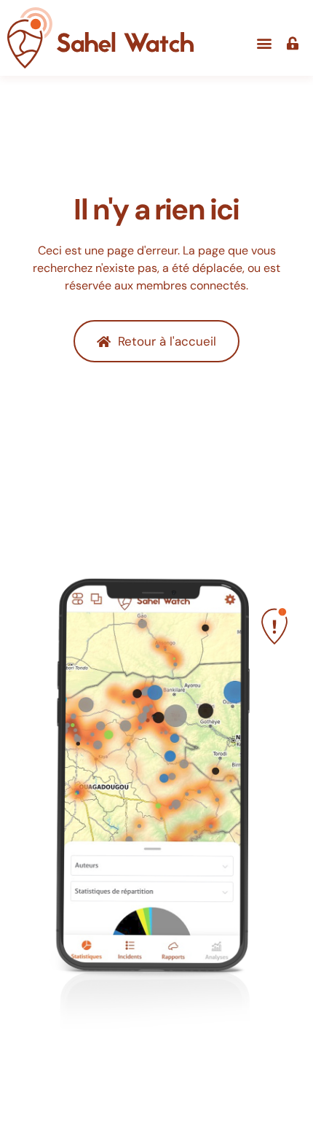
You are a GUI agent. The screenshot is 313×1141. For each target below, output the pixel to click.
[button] (264, 43)
